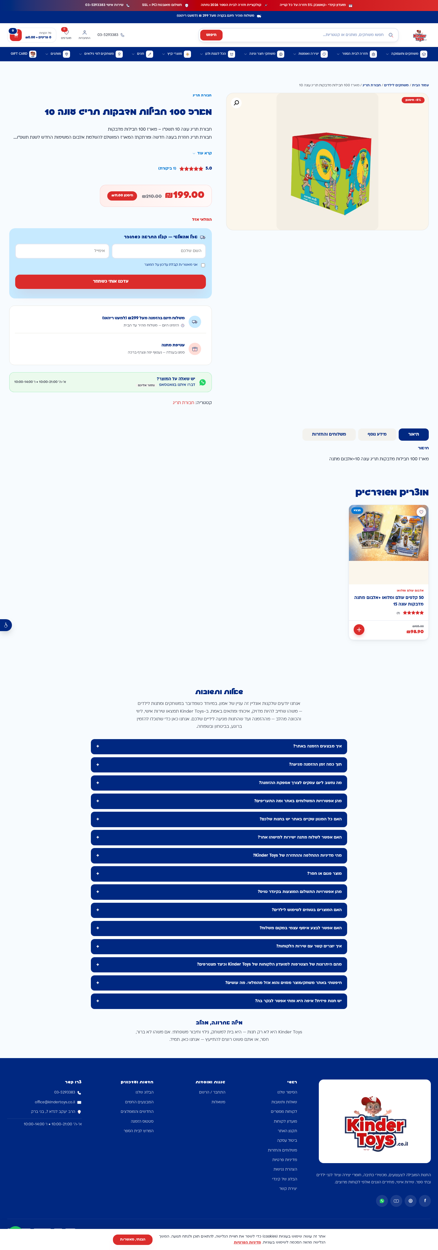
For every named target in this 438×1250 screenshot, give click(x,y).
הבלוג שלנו (144, 1092)
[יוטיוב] (396, 1201)
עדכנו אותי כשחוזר (110, 282)
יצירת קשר (288, 1189)
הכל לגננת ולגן (215, 54)
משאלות (218, 1102)
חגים (140, 54)
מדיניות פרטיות (284, 1160)
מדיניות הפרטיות (247, 1242)
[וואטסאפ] (382, 1201)
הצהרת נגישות (285, 1169)
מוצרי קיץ (174, 54)
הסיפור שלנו (287, 1092)
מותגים (56, 54)
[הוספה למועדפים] (421, 512)
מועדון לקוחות (285, 1122)
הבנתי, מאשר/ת (132, 1239)
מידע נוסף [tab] (377, 435)
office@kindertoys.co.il (55, 1102)
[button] (236, 103)
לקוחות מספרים (284, 1112)
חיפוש (211, 35)
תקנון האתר (287, 1131)
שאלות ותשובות (284, 1102)
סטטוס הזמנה (142, 1122)
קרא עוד (204, 153)
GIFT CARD (19, 54)
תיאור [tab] (413, 435)
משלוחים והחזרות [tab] (329, 435)
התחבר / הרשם (212, 1092)
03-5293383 (64, 1092)
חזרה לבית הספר (355, 54)
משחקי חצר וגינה (262, 54)
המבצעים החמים (139, 1102)
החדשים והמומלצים (137, 1112)
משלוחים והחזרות (282, 1150)
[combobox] (298, 35)
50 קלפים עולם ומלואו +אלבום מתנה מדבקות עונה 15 (389, 601)
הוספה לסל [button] (359, 629)
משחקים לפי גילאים (99, 54)
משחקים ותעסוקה (404, 54)
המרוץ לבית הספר (138, 1131)
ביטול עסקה (287, 1141)
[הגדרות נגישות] (6, 625)
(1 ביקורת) (167, 168)
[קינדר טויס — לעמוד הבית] (419, 35)
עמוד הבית (420, 85)
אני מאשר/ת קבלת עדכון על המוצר (171, 265)
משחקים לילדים (396, 85)
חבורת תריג (372, 85)
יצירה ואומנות (309, 54)
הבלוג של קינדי (284, 1179)
